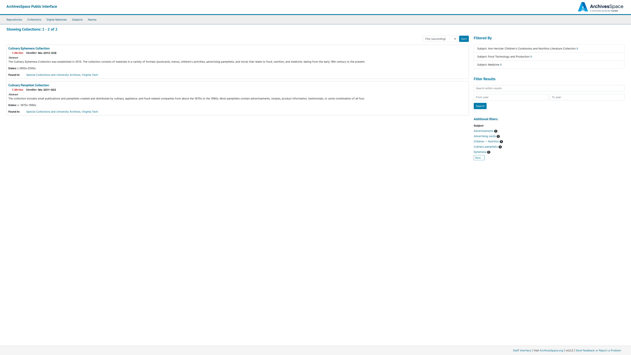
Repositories (14, 19)
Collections (34, 19)
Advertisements (485, 130)
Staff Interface (522, 350)
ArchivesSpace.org (551, 350)
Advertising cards (486, 136)
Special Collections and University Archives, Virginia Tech (62, 74)
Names (92, 19)
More (478, 157)
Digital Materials (57, 19)
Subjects (77, 19)
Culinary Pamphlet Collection (28, 85)
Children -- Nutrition (488, 141)
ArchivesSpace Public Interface (31, 6)
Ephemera (481, 152)
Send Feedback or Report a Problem (598, 350)
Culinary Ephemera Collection (29, 48)
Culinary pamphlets (487, 146)
